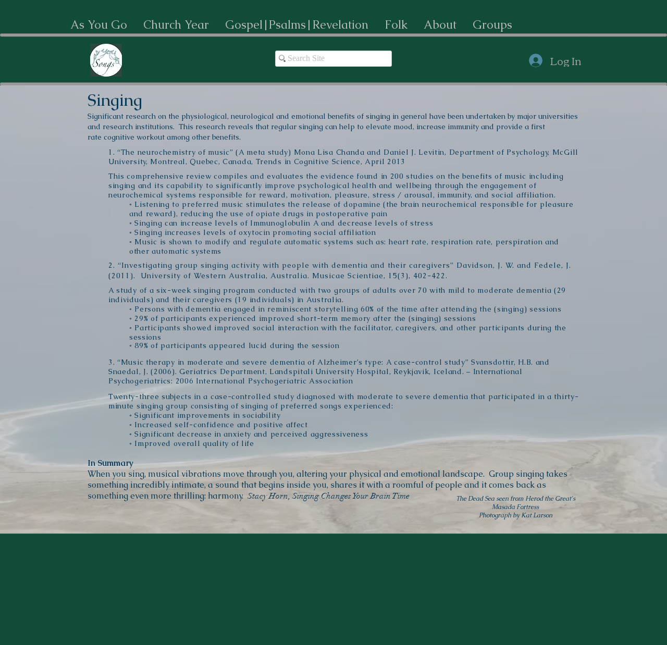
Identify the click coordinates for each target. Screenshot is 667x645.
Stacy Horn (268, 496)
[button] (98, 24)
